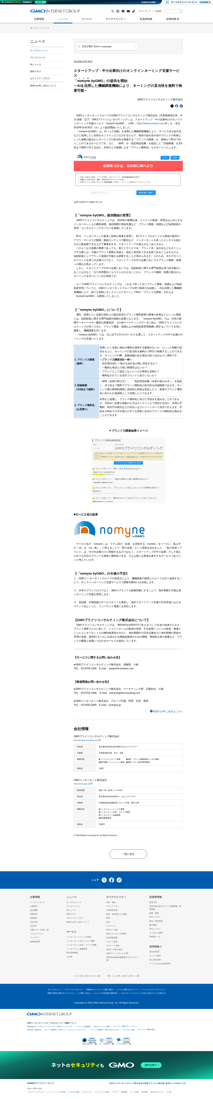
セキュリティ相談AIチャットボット (125, 1026)
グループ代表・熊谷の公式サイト (86, 976)
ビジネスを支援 (73, 1092)
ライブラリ (34, 938)
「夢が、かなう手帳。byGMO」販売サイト (121, 976)
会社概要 (34, 910)
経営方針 (153, 902)
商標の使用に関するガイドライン (61, 993)
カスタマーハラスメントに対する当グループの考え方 (143, 993)
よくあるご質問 (155, 933)
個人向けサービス (157, 1092)
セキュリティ (87, 1092)
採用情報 (171, 19)
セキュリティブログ (40, 78)
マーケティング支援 (102, 1092)
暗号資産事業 (93, 12)
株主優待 (153, 925)
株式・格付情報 (42, 12)
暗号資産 (144, 1092)
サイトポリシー (54, 989)
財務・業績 (154, 913)
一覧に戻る (128, 854)
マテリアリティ (112, 906)
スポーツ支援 (111, 942)
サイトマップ (144, 11)
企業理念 (34, 906)
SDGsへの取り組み (114, 949)
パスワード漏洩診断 (83, 1026)
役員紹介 (34, 918)
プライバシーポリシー (73, 989)
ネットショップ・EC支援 (56, 1092)
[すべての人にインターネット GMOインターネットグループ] (191, 2)
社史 (32, 926)
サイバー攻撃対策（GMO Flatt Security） (105, 1030)
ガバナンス (111, 926)
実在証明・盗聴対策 (34, 1030)
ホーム (33, 28)
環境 (108, 918)
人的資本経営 (111, 910)
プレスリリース (42, 12)
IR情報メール (155, 937)
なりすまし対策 (128, 1030)
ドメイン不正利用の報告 (104, 993)
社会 (108, 922)
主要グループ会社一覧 (98, 12)
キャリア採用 (155, 956)
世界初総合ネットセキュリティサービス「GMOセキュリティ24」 (50, 1026)
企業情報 (39, 19)
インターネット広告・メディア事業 (82, 945)
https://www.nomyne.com (150, 123)
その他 (69, 957)
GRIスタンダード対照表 (116, 934)
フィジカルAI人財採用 (45, 12)
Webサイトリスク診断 (101, 1026)
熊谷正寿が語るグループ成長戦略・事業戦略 (165, 907)
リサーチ (115, 1092)
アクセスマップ (36, 934)
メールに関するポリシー (127, 989)
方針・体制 (111, 902)
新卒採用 (153, 952)
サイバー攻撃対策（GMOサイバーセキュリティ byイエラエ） (66, 1030)
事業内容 (38, 12)
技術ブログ (92, 12)
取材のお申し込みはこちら (168, 711)
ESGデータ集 (112, 930)
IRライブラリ (155, 917)
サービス (87, 19)
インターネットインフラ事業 (79, 937)
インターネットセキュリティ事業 (81, 941)
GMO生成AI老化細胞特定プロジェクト (122, 957)
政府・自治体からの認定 (116, 914)
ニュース (63, 19)
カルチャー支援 (112, 945)
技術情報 (34, 942)
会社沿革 (34, 922)
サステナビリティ (116, 19)
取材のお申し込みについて (43, 85)
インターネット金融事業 (47, 12)
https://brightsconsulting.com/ (86, 740)
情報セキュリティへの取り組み (100, 989)
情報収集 (124, 1092)
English (158, 11)
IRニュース (35, 64)
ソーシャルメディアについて (153, 989)
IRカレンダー (155, 929)
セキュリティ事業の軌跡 (146, 1029)
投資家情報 (146, 19)
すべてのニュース (39, 50)
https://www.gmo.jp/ (82, 784)
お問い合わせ (84, 993)
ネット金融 (134, 1092)
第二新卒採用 (155, 960)
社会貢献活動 (111, 938)
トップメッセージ (37, 902)
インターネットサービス (35, 1092)
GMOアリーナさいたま (116, 953)
